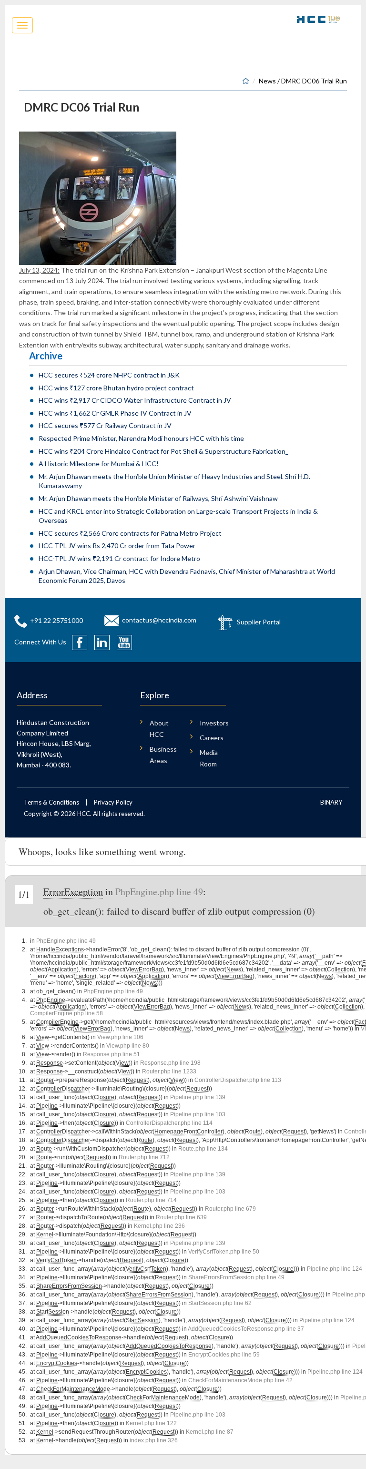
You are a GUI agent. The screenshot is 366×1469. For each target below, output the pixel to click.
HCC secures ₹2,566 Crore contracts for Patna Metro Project (130, 533)
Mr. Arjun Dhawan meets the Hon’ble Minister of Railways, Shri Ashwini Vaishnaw (158, 498)
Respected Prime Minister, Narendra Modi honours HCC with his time (141, 438)
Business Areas (163, 755)
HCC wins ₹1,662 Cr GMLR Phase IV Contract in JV (115, 413)
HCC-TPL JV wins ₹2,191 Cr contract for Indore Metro (119, 558)
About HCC (159, 728)
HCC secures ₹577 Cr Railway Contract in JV (105, 425)
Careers (212, 738)
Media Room (209, 758)
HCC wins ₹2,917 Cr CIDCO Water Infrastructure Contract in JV (135, 400)
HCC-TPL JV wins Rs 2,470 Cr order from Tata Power (117, 545)
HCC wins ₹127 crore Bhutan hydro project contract (116, 388)
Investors (213, 723)
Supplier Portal (259, 621)
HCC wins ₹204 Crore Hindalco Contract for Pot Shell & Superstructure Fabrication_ (163, 451)
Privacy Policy (113, 802)
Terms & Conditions (51, 802)
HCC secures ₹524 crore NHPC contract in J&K (109, 375)
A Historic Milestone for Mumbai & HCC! (99, 463)
